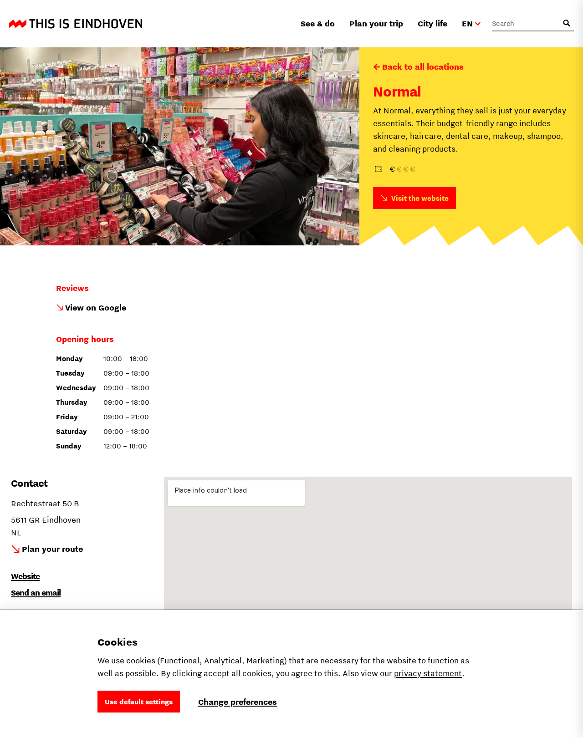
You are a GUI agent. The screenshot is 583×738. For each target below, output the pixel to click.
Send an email (36, 592)
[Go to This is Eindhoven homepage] (75, 24)
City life (432, 23)
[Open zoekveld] (566, 23)
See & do (318, 23)
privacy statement (428, 673)
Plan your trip (376, 23)
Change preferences (237, 702)
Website (25, 576)
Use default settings (139, 701)
